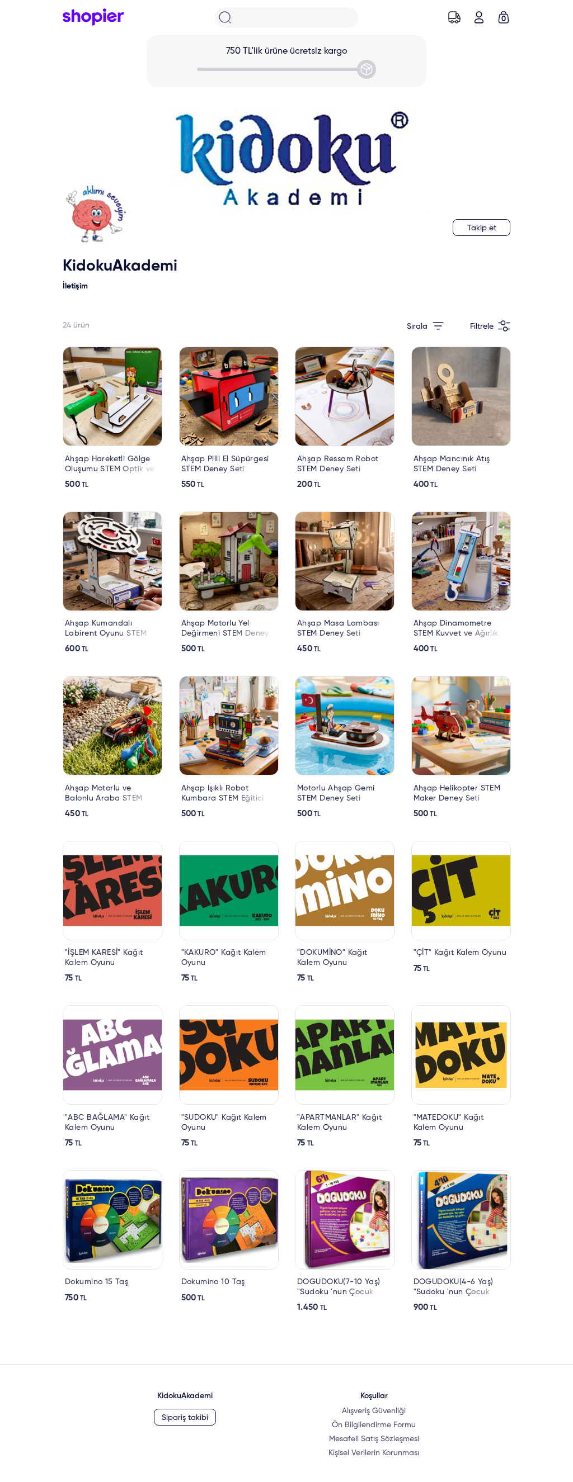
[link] (112, 418)
